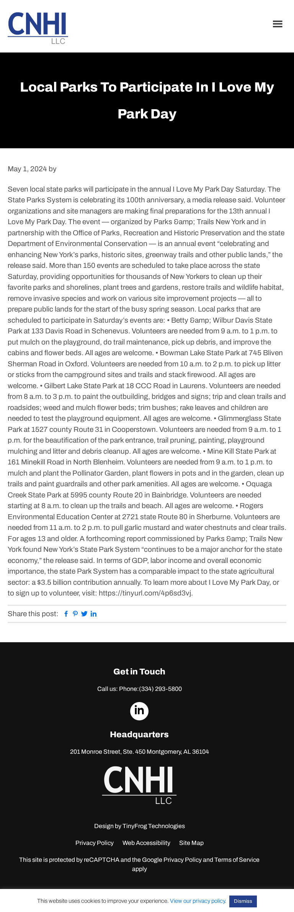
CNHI (38, 28)
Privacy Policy (94, 843)
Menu (278, 23)
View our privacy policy (197, 901)
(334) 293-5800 (160, 689)
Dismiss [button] (243, 901)
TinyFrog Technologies (153, 826)
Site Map (191, 843)
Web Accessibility (146, 843)
